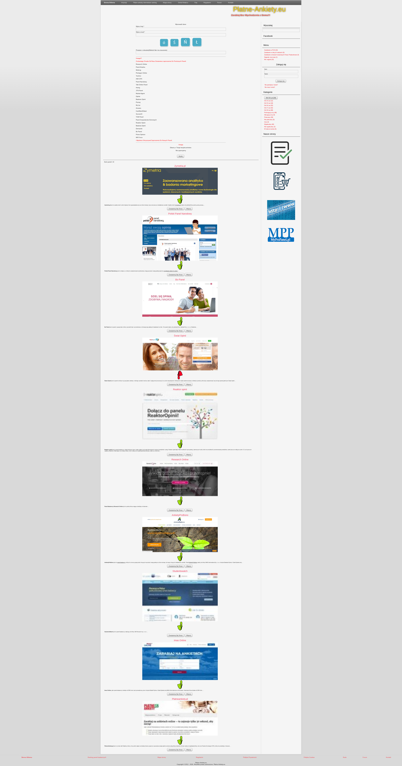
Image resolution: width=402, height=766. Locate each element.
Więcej (188, 209)
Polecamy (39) (268, 117)
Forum (219, 2)
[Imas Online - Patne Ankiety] (180, 661)
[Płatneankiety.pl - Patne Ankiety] (180, 718)
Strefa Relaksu (183, 2)
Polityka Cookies (309, 757)
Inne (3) (266, 122)
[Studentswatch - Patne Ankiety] (180, 597)
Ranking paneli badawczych (97, 757)
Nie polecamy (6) (269, 119)
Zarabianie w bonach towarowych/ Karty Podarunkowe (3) (281, 55)
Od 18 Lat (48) (268, 110)
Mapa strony (167, 2)
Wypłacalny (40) (269, 124)
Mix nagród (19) (269, 59)
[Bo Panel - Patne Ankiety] (180, 299)
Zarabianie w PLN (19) (271, 50)
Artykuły (124, 2)
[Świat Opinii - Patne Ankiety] (180, 354)
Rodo (345, 757)
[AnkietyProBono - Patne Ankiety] (180, 534)
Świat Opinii (180, 335)
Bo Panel (180, 279)
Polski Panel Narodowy (180, 213)
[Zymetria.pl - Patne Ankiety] (180, 181)
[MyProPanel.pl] (281, 244)
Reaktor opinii (180, 389)
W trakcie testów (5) (270, 129)
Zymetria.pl (180, 166)
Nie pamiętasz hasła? (271, 85)
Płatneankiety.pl (180, 699)
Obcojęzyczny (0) (269, 115)
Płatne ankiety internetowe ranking (145, 2)
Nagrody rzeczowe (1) (270, 57)
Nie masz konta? (270, 87)
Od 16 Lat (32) (268, 105)
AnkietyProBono (180, 515)
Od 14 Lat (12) (268, 101)
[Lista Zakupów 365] (281, 198)
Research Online (179, 459)
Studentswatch (180, 571)
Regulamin (207, 2)
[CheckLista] (281, 167)
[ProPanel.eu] (281, 220)
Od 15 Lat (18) (268, 103)
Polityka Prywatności (250, 757)
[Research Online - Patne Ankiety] (180, 478)
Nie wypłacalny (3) (269, 126)
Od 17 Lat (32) (268, 108)
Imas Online (180, 640)
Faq (196, 2)
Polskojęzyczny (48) (270, 112)
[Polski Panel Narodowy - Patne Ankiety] (180, 238)
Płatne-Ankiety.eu (259, 9)
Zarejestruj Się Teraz (175, 209)
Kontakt (230, 2)
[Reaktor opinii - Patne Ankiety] (180, 415)
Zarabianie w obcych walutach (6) (274, 52)
